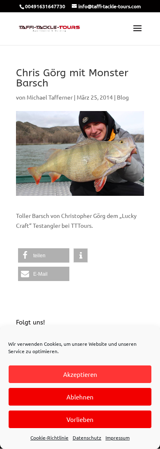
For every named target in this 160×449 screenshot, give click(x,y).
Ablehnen (80, 397)
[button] (43, 255)
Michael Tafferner (50, 97)
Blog (123, 97)
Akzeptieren (80, 374)
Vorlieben (80, 419)
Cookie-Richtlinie (49, 437)
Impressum (117, 437)
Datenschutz (87, 437)
